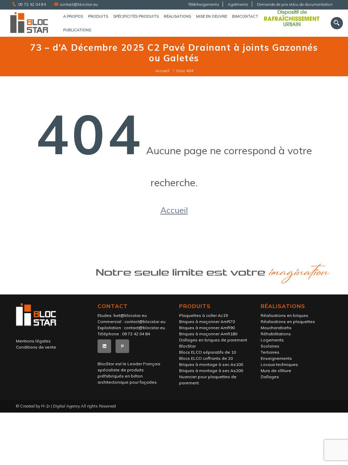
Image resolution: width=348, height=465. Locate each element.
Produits (98, 16)
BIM (235, 16)
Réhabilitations (276, 333)
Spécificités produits (136, 16)
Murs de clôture (276, 370)
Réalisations (177, 16)
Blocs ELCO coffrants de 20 (206, 358)
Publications (77, 30)
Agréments (238, 4)
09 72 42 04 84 (32, 4)
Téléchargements (203, 4)
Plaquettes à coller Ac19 (203, 315)
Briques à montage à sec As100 (211, 364)
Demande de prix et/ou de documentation (295, 4)
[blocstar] (29, 23)
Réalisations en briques (284, 315)
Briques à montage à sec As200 (211, 370)
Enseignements (276, 358)
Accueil (162, 70)
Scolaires (270, 346)
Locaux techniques (279, 364)
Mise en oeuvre (211, 16)
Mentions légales (33, 340)
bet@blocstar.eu (130, 315)
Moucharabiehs (276, 327)
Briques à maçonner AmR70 (207, 321)
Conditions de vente (36, 347)
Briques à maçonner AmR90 (207, 327)
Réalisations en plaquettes (288, 321)
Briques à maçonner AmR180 (208, 333)
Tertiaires (270, 352)
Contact (248, 16)
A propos (73, 16)
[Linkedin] (104, 346)
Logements (272, 339)
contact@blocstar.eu (79, 4)
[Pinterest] (122, 346)
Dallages (270, 376)
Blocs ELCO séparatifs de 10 (207, 352)
